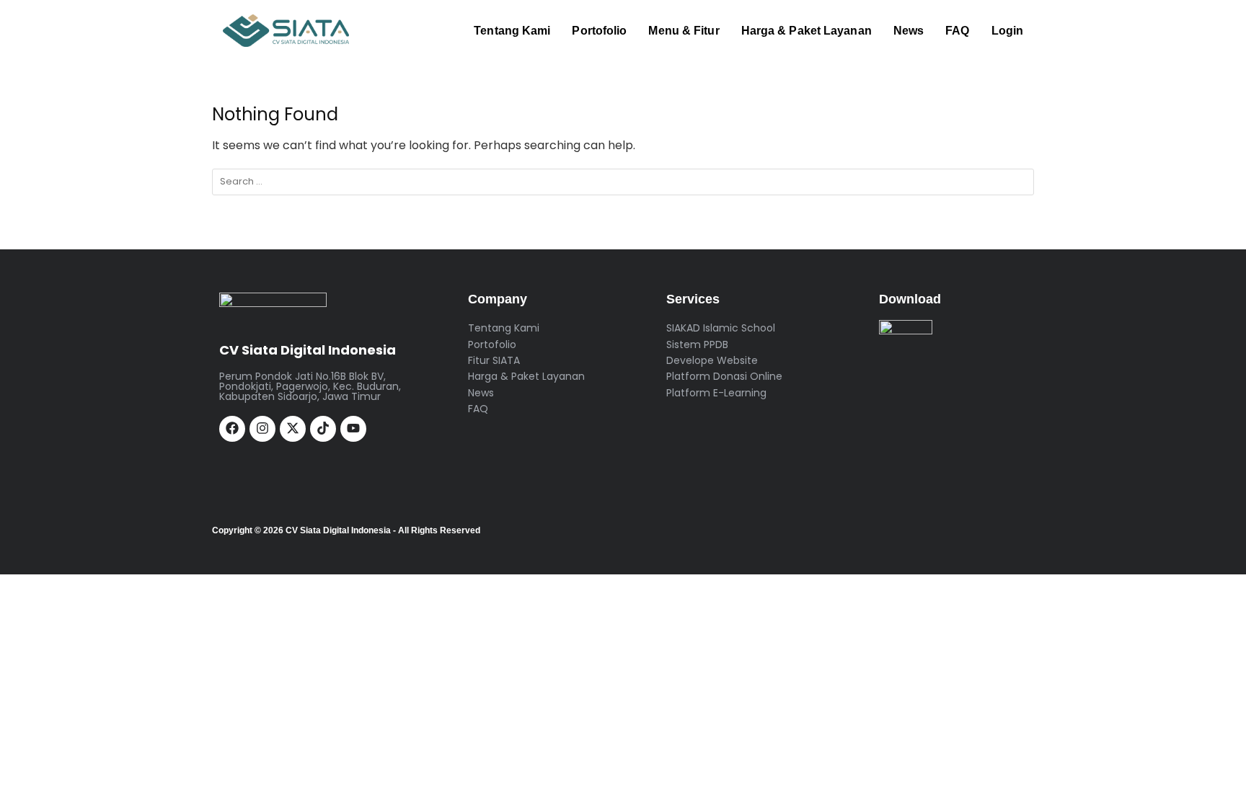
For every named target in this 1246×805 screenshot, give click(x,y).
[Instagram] (262, 429)
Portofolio (599, 31)
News (908, 31)
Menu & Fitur (683, 31)
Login (1007, 31)
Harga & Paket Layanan (806, 31)
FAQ (957, 31)
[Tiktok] (323, 429)
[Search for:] (623, 182)
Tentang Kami (512, 31)
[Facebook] (232, 429)
